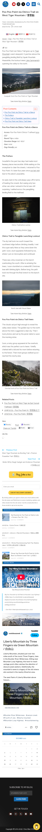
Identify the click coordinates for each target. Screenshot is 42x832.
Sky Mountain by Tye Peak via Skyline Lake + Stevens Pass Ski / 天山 (25, 516)
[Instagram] (18, 4)
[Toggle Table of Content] (34, 109)
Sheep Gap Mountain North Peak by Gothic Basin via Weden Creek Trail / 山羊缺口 (25, 554)
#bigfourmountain (10, 600)
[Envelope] (31, 814)
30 (32, 764)
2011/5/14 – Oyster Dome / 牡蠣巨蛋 (14, 525)
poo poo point (32, 22)
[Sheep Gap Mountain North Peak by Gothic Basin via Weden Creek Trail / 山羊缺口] (5, 555)
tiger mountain (8, 24)
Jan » (23, 768)
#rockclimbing (9, 602)
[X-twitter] (23, 4)
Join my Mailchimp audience (21, 493)
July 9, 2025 (29, 610)
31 (37, 764)
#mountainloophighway (30, 600)
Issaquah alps (20, 22)
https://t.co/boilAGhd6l (15, 597)
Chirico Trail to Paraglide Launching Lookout (21, 118)
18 (4, 760)
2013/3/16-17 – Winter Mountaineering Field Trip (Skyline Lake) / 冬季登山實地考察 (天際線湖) (20, 544)
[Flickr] (28, 4)
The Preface (9, 115)
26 (10, 764)
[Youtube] (14, 4)
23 (31, 760)
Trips (9, 38)
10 (37, 753)
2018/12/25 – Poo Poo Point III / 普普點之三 (22, 410)
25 (4, 764)
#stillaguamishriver (10, 605)
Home (4, 38)
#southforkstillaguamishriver (21, 602)
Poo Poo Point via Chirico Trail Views (18, 121)
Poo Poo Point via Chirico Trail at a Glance (20, 112)
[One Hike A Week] (21, 619)
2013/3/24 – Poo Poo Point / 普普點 (18, 414)
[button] (34, 4)
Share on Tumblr (9, 428)
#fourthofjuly (19, 600)
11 (4, 756)
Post (17, 424)
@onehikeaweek (29, 597)
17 (37, 756)
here (29, 101)
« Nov (19, 768)
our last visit (35, 170)
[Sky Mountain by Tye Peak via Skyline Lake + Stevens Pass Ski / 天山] (5, 517)
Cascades (10, 22)
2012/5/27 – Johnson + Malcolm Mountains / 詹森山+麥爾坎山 (20, 534)
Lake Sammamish (33, 60)
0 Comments (20, 520)
